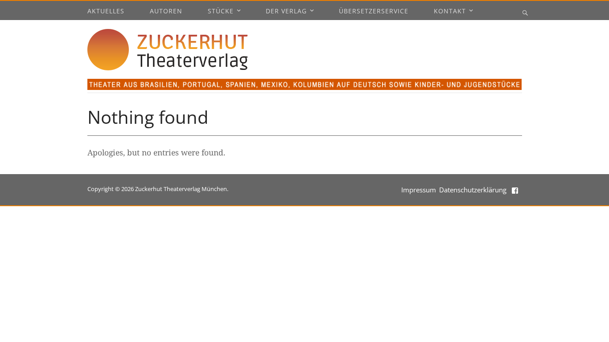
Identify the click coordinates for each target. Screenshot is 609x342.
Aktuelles (105, 11)
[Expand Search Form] (525, 12)
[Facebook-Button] (516, 190)
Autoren (166, 11)
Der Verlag (286, 11)
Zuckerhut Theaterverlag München (181, 189)
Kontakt (450, 11)
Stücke (221, 11)
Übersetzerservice (373, 11)
